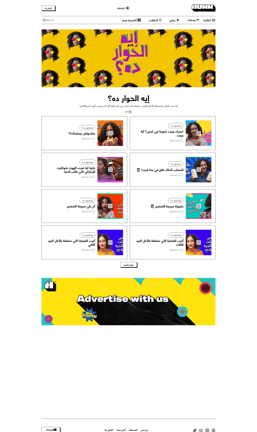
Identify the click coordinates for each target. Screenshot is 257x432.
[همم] (203, 7)
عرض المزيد (129, 265)
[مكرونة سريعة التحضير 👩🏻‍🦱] (172, 206)
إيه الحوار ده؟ (175, 125)
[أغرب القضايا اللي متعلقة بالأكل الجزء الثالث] (172, 242)
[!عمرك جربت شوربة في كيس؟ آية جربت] (172, 133)
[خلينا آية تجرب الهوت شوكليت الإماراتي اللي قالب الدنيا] (84, 169)
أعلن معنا (121, 429)
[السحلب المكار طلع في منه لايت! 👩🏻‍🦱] (172, 169)
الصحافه (133, 429)
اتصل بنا (48, 8)
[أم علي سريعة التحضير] (84, 206)
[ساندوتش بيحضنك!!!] (84, 133)
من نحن (144, 429)
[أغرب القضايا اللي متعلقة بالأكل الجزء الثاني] (84, 242)
